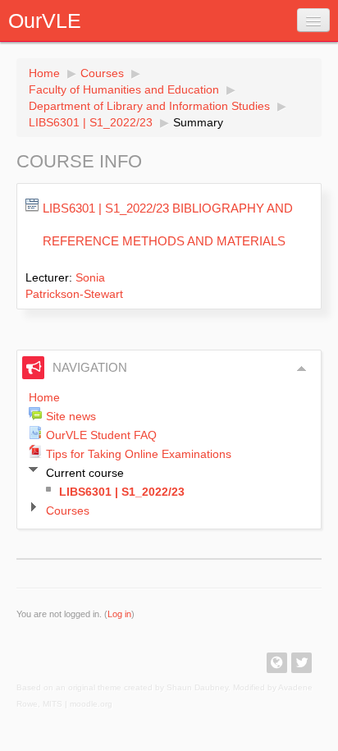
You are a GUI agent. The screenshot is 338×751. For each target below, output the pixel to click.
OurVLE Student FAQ (101, 435)
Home (44, 73)
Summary (198, 122)
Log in (119, 614)
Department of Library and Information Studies (149, 105)
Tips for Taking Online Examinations (138, 453)
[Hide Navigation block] (301, 368)
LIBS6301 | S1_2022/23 (91, 122)
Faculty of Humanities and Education (124, 89)
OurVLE (44, 20)
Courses (102, 73)
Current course (85, 472)
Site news (71, 416)
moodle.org (91, 703)
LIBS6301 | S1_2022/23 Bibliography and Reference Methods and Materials (168, 224)
